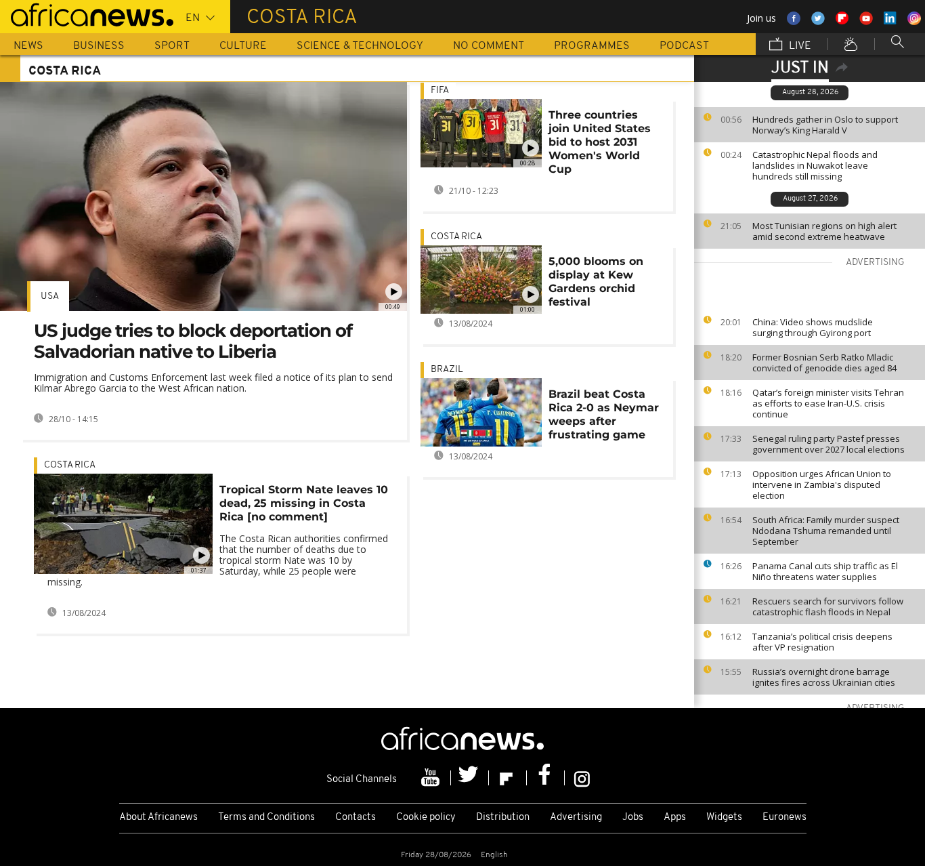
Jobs (632, 817)
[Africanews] (86, 13)
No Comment (488, 46)
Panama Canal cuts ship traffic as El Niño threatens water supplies (825, 571)
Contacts (355, 817)
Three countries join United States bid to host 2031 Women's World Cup (599, 142)
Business (99, 46)
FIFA (440, 90)
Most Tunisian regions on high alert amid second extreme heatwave (824, 231)
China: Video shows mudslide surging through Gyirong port (812, 327)
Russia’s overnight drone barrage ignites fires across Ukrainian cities (823, 677)
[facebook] (546, 777)
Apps (675, 817)
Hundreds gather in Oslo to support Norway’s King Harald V (825, 125)
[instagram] (582, 777)
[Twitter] (470, 777)
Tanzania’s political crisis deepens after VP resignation (822, 642)
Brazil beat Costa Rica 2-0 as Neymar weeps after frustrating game (603, 414)
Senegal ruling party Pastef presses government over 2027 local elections (828, 444)
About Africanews (158, 817)
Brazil (447, 370)
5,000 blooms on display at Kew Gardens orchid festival (595, 281)
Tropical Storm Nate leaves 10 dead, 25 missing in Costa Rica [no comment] (303, 503)
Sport (172, 46)
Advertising (576, 817)
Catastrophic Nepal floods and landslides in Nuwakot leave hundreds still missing (815, 165)
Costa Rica (69, 465)
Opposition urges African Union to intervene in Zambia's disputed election (821, 484)
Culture (243, 46)
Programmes (592, 46)
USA (50, 296)
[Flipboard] (508, 777)
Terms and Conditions (266, 817)
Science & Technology (360, 46)
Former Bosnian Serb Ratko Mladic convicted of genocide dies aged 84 (824, 362)
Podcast (684, 46)
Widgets (724, 817)
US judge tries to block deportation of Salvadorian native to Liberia (193, 341)
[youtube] (432, 777)
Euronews (784, 817)
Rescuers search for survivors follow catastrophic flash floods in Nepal (827, 606)
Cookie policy (426, 817)
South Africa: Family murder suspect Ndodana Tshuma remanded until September (825, 530)
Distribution (503, 817)
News (28, 46)
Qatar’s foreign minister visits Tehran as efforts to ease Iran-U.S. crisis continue (828, 403)
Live (798, 46)
